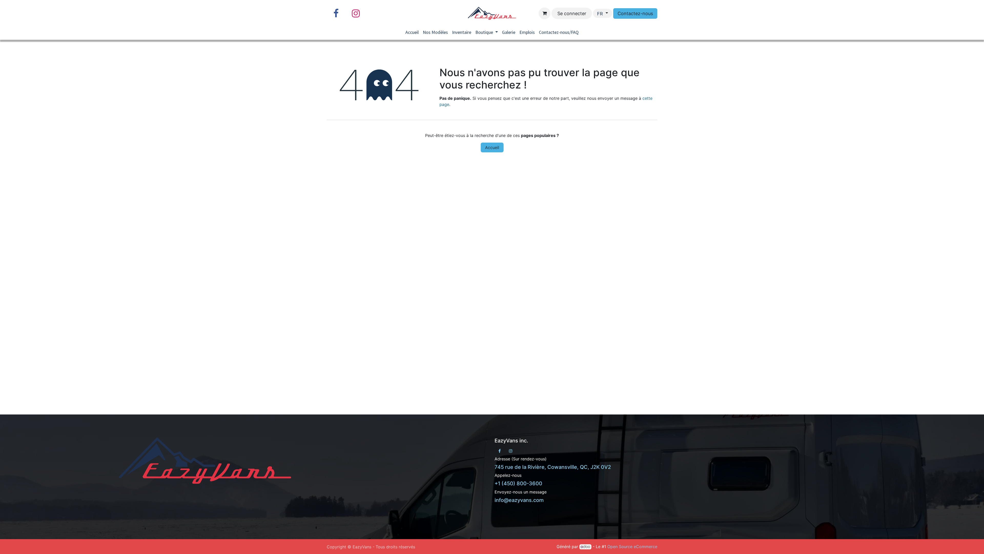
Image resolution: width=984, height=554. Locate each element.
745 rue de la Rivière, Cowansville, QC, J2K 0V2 (553, 467)
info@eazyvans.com (519, 500)
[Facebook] (336, 13)
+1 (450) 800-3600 (518, 483)
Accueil (492, 147)
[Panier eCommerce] (544, 13)
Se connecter (571, 13)
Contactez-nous (635, 13)
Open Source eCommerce (632, 546)
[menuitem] (412, 32)
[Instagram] (355, 13)
